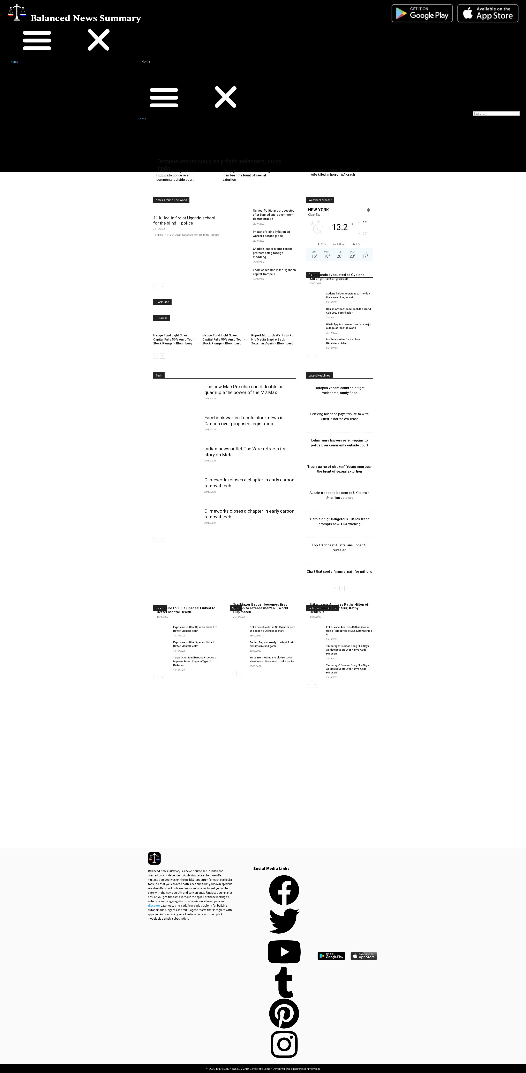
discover (154, 905)
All (161, 191)
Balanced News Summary (86, 18)
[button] (67, 40)
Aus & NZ (202, 191)
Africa (173, 191)
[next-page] (162, 286)
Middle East (289, 191)
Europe (235, 191)
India (249, 191)
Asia (187, 191)
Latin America (267, 191)
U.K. (268, 194)
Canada (219, 191)
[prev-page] (155, 286)
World (292, 194)
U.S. (279, 194)
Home (14, 61)
